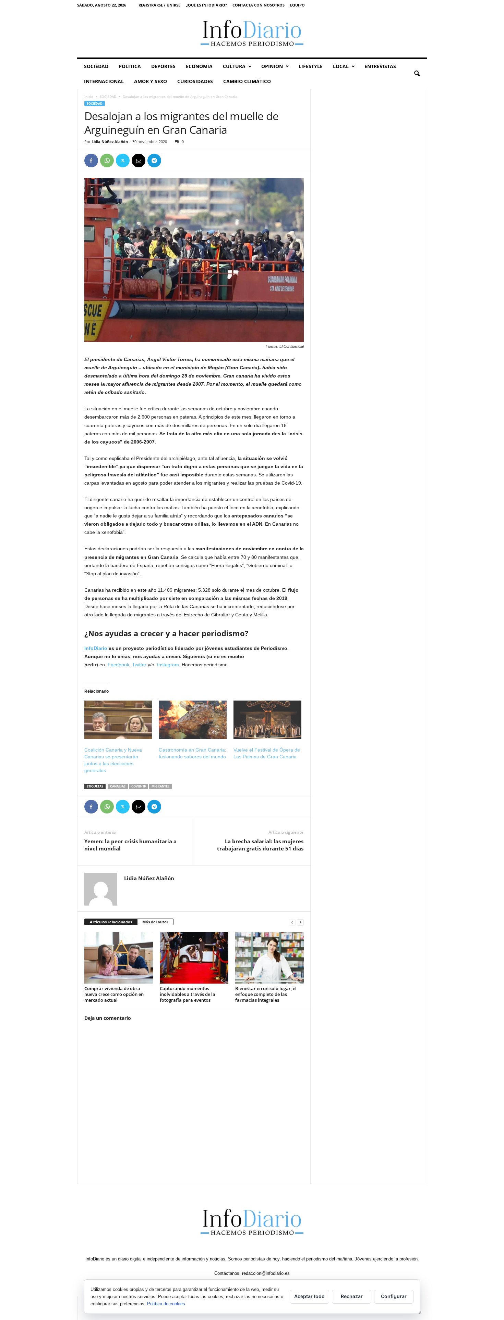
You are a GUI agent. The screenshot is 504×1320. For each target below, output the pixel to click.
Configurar (394, 1296)
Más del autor (155, 921)
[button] (416, 73)
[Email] (138, 160)
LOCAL (341, 66)
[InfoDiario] (252, 33)
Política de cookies (166, 1303)
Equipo (297, 5)
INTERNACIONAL (104, 81)
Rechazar (352, 1296)
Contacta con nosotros (258, 5)
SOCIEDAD (96, 66)
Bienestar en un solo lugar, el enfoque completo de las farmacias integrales (266, 994)
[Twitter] (123, 160)
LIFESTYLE (311, 66)
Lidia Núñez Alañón (110, 141)
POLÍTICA (130, 66)
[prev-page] (292, 922)
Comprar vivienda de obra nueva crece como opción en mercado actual (114, 994)
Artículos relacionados (111, 921)
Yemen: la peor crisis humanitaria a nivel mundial (130, 845)
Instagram (168, 664)
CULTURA (234, 66)
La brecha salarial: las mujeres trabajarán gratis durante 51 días (260, 845)
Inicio (88, 96)
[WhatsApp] (107, 160)
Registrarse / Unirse (159, 5)
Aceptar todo (309, 1296)
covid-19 (138, 786)
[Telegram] (154, 160)
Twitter (139, 664)
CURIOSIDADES (195, 81)
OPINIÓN (272, 66)
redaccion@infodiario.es (266, 1273)
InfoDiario (95, 648)
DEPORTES (163, 66)
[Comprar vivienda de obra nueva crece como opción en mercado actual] (118, 958)
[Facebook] (91, 160)
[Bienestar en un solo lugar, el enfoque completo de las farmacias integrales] (269, 958)
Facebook (118, 664)
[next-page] (300, 922)
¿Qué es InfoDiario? (206, 5)
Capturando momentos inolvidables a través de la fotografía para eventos (187, 994)
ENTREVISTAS (380, 66)
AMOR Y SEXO (150, 81)
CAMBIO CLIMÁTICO (247, 81)
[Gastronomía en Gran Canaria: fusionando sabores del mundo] (193, 720)
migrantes (160, 786)
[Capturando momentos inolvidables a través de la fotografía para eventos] (194, 958)
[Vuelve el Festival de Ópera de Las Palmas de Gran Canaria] (267, 720)
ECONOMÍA (199, 66)
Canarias (117, 786)
